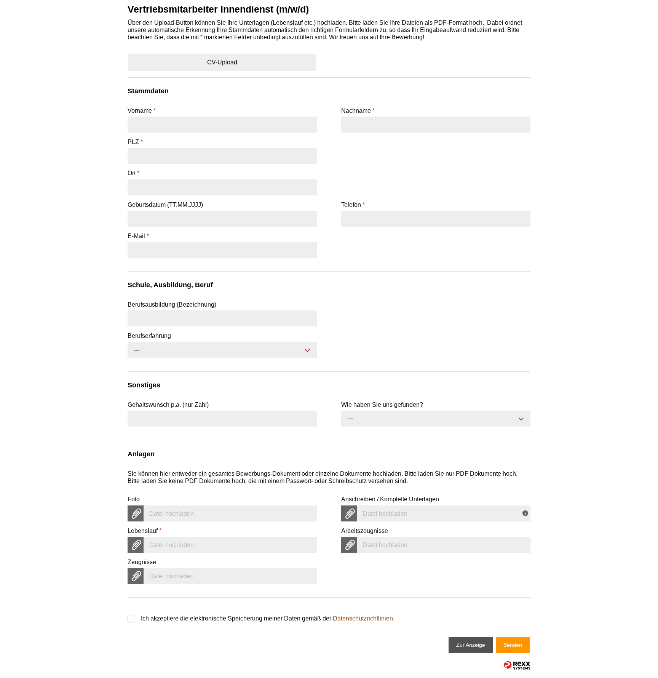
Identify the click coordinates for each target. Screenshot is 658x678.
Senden (512, 645)
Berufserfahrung (149, 336)
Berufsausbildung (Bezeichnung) (172, 304)
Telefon (353, 204)
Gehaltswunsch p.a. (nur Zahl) (168, 404)
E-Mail (138, 236)
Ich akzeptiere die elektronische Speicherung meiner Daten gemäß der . (267, 618)
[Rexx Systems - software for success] (517, 665)
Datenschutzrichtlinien (363, 618)
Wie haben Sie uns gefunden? (382, 404)
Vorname (142, 110)
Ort (133, 173)
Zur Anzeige (470, 645)
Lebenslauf (144, 531)
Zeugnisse (142, 562)
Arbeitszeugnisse (364, 531)
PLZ (135, 142)
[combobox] (222, 350)
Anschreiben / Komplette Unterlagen (390, 499)
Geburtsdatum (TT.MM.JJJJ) (165, 204)
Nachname (358, 110)
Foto (134, 499)
